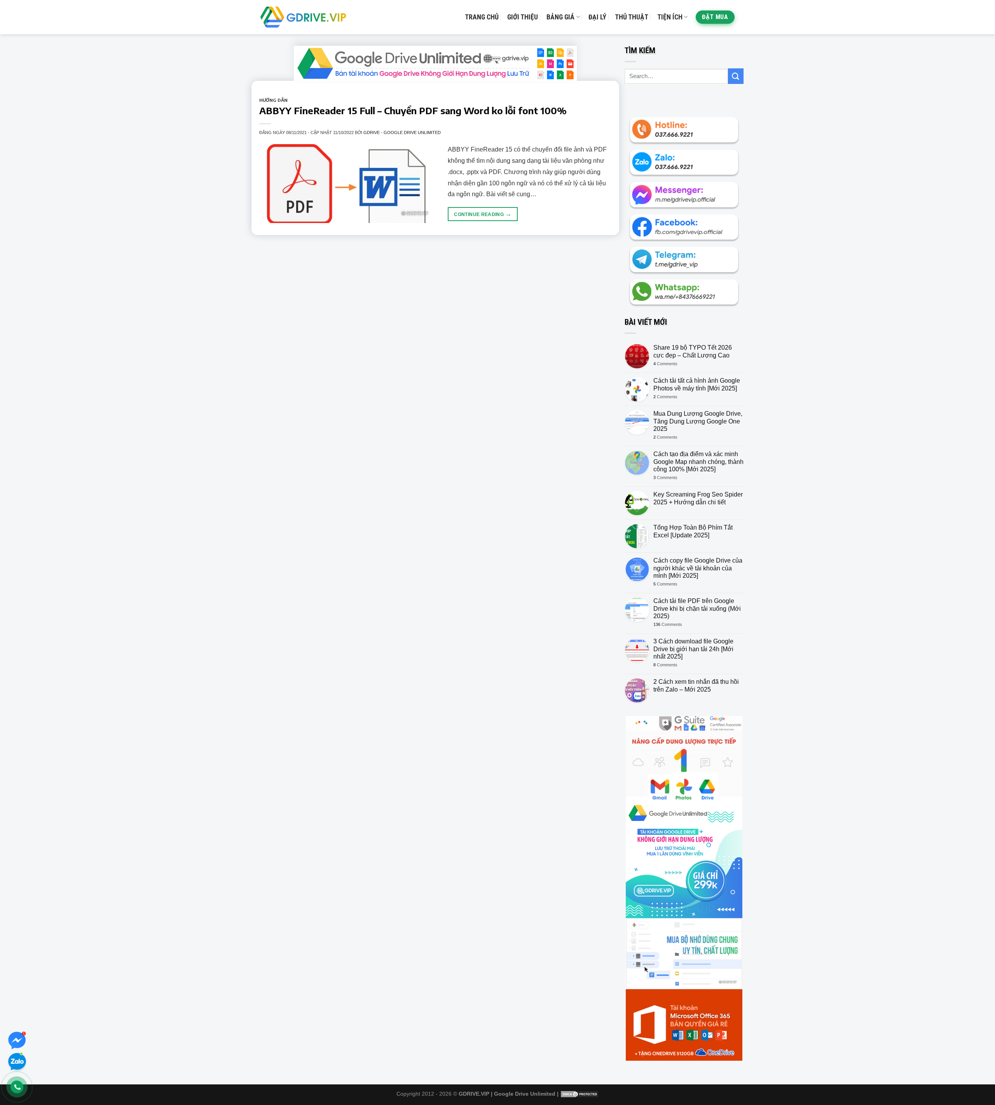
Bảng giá (560, 17)
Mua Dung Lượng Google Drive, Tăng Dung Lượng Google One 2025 (697, 421)
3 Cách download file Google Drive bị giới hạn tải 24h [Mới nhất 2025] (693, 648)
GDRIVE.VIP (474, 1094)
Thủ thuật (631, 17)
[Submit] (736, 76)
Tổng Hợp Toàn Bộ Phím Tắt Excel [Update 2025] (693, 531)
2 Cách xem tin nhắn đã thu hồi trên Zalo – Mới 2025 (696, 685)
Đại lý (597, 17)
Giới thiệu (522, 17)
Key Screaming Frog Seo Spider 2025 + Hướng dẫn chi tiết (698, 498)
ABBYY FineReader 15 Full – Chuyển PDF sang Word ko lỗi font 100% (413, 110)
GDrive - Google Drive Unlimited (402, 132)
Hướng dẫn (273, 100)
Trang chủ (482, 17)
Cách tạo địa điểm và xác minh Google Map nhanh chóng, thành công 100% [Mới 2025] (698, 461)
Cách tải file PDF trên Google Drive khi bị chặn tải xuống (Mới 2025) (697, 608)
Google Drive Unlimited (524, 1094)
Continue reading (482, 214)
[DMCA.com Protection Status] (579, 1094)
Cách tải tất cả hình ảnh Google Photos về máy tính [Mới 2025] (696, 384)
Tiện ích (670, 17)
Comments (665, 363)
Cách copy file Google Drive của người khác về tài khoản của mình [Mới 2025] (697, 568)
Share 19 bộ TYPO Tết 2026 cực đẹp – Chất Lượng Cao (692, 351)
